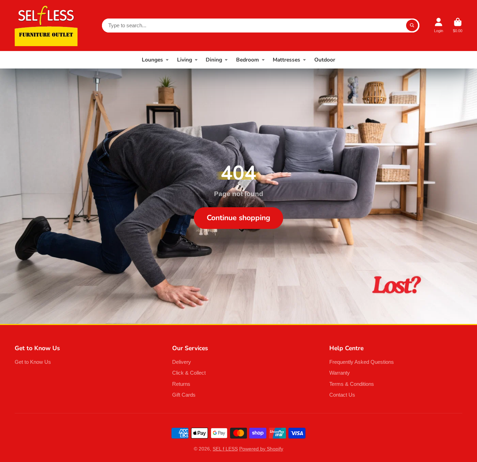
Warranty (339, 373)
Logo (46, 25)
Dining (214, 59)
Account (438, 25)
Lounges (152, 59)
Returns (181, 384)
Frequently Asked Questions (361, 362)
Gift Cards (184, 395)
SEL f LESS (225, 449)
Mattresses (286, 59)
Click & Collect (189, 373)
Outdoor (324, 59)
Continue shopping (238, 217)
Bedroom (247, 59)
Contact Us (342, 395)
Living (184, 59)
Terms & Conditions (351, 384)
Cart (457, 25)
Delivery (181, 362)
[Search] (412, 25)
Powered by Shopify (261, 449)
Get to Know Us (33, 362)
